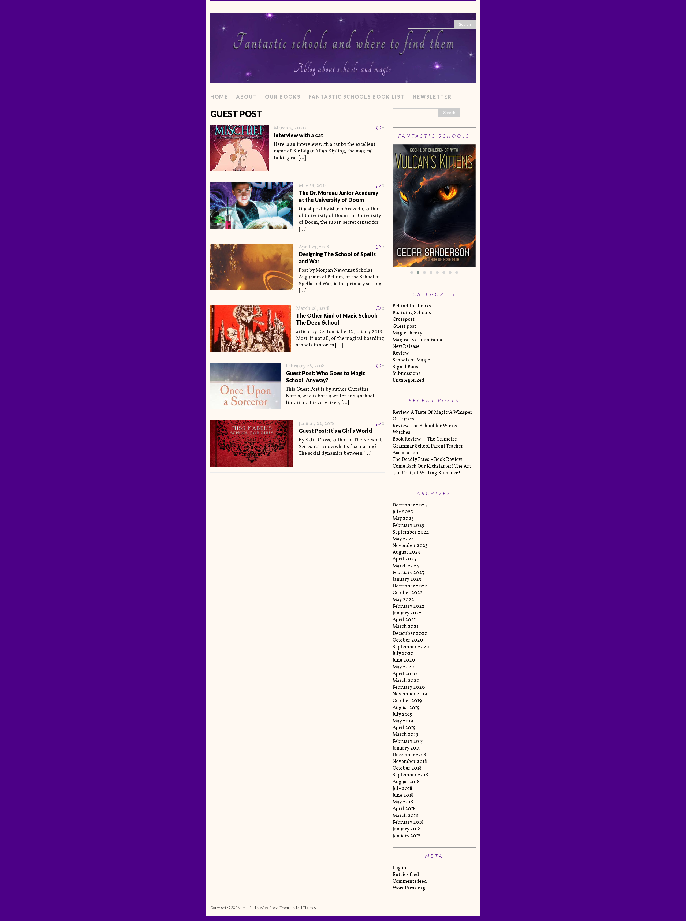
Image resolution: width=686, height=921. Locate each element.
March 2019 (405, 734)
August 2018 (406, 782)
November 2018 (410, 761)
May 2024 (403, 539)
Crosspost (404, 319)
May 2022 (403, 599)
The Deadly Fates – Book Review (427, 459)
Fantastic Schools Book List (357, 97)
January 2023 (407, 579)
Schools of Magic (411, 360)
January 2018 (406, 829)
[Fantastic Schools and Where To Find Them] (343, 46)
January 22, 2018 (316, 423)
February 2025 (408, 525)
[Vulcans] (434, 205)
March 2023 (406, 566)
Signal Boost (406, 367)
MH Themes (306, 907)
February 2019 (408, 741)
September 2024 (411, 532)
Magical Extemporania (417, 340)
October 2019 (407, 701)
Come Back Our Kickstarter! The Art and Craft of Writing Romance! (432, 469)
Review (401, 353)
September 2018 (410, 775)
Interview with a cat (298, 135)
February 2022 (408, 606)
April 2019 (404, 728)
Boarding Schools (412, 313)
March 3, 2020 (290, 128)
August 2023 (406, 552)
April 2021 (404, 620)
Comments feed (410, 881)
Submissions (406, 373)
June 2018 (403, 795)
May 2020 (404, 667)
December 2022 (410, 586)
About (246, 97)
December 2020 (410, 633)
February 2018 (408, 822)
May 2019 (403, 721)
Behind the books (412, 306)
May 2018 (403, 802)
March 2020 (406, 680)
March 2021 (405, 626)
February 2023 (408, 572)
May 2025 (403, 518)
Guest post (404, 326)
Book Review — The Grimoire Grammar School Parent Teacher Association (428, 446)
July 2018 (402, 788)
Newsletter (432, 97)
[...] (302, 158)
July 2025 (403, 512)
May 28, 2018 (313, 185)
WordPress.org (409, 888)
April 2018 (404, 809)
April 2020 (405, 674)
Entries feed (406, 874)
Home (219, 97)
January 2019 (407, 748)
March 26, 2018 (312, 308)
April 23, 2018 (314, 247)
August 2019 (406, 707)
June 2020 (404, 660)
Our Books (282, 97)
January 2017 (406, 836)
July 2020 (403, 653)
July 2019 (402, 714)
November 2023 (410, 545)
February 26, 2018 (305, 366)
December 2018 (409, 755)
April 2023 (404, 559)
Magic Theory (407, 333)
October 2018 (407, 768)
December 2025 (410, 505)
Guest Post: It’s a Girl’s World (335, 430)
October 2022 (408, 593)
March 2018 (405, 815)
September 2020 (411, 647)
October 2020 (408, 640)
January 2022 (407, 613)
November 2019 (410, 694)
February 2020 (409, 687)
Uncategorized (408, 380)
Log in (399, 868)
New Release (406, 346)
